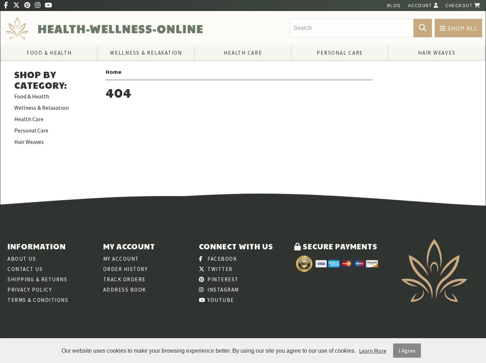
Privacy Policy (29, 289)
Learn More (372, 350)
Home (113, 71)
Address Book (124, 289)
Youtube (220, 300)
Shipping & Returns (37, 279)
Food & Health (49, 52)
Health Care (243, 52)
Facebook (221, 258)
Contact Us (25, 269)
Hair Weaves (436, 52)
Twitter (219, 269)
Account (421, 5)
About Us (21, 258)
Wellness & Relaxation (146, 52)
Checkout (459, 5)
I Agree (407, 350)
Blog (394, 5)
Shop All (461, 28)
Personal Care (340, 52)
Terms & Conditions (37, 300)
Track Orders (124, 279)
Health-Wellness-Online (121, 28)
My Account (121, 258)
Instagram (222, 289)
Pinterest (222, 279)
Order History (125, 269)
